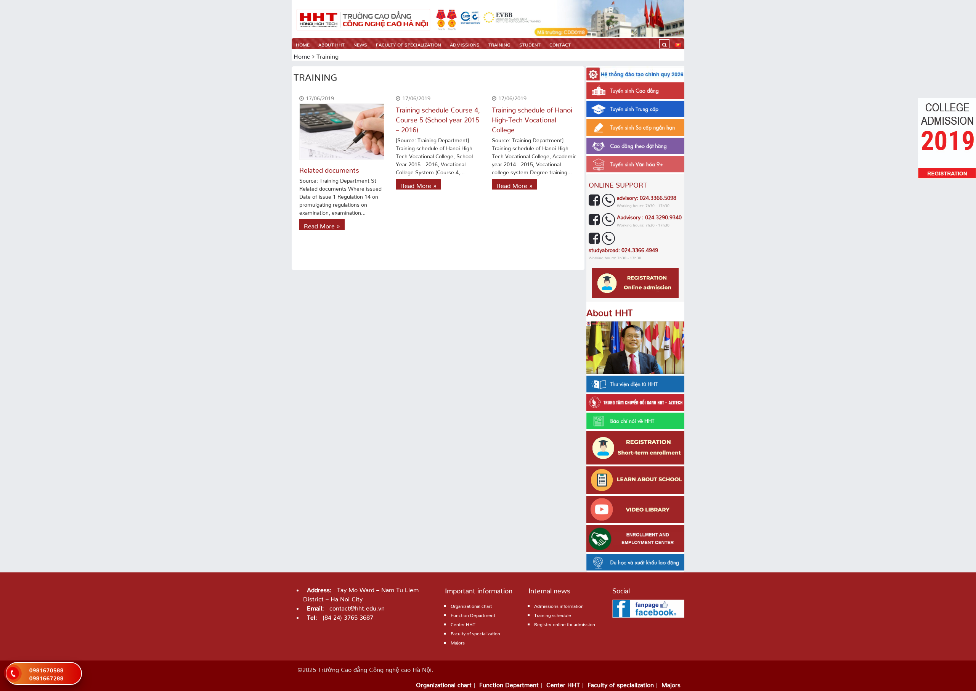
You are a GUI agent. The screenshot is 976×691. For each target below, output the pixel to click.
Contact (560, 43)
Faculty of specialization (408, 43)
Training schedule (552, 614)
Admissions (465, 43)
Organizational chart (471, 605)
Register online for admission (564, 623)
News (360, 43)
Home (303, 43)
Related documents (329, 168)
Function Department (473, 614)
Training (499, 43)
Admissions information (559, 605)
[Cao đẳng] (363, 19)
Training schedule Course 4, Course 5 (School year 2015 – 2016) (438, 118)
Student (530, 43)
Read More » (322, 224)
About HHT (331, 43)
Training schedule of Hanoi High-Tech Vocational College (532, 118)
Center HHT (463, 623)
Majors (458, 641)
